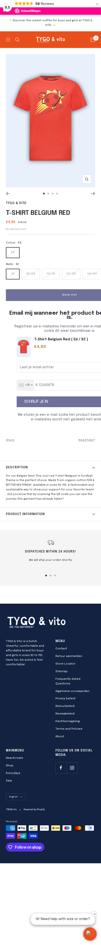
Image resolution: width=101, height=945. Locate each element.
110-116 (51, 273)
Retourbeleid (65, 706)
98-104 (30, 273)
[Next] (93, 193)
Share (10, 440)
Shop (9, 765)
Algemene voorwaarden (72, 691)
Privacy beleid (65, 698)
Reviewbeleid (65, 713)
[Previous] (8, 193)
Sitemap (61, 671)
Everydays (13, 773)
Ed (12, 252)
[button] (90, 934)
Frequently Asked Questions (67, 681)
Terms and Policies (68, 728)
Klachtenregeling (67, 721)
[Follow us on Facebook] (60, 767)
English (13, 797)
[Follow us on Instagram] (71, 767)
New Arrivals (14, 758)
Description (17, 467)
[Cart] (92, 39)
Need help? (86, 440)
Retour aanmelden (68, 656)
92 (12, 273)
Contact (61, 648)
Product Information (25, 514)
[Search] (17, 39)
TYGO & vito (16, 203)
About (59, 736)
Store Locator (65, 663)
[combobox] (25, 385)
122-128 (71, 273)
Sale (9, 780)
